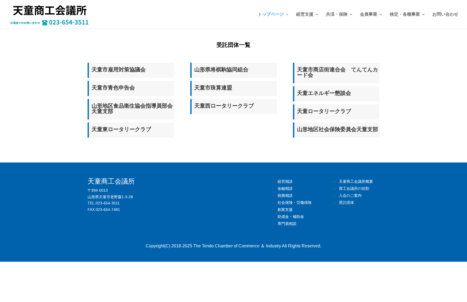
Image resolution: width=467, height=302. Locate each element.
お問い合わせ (445, 14)
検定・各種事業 (405, 14)
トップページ (271, 14)
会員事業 (368, 14)
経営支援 (304, 14)
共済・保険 (337, 14)
